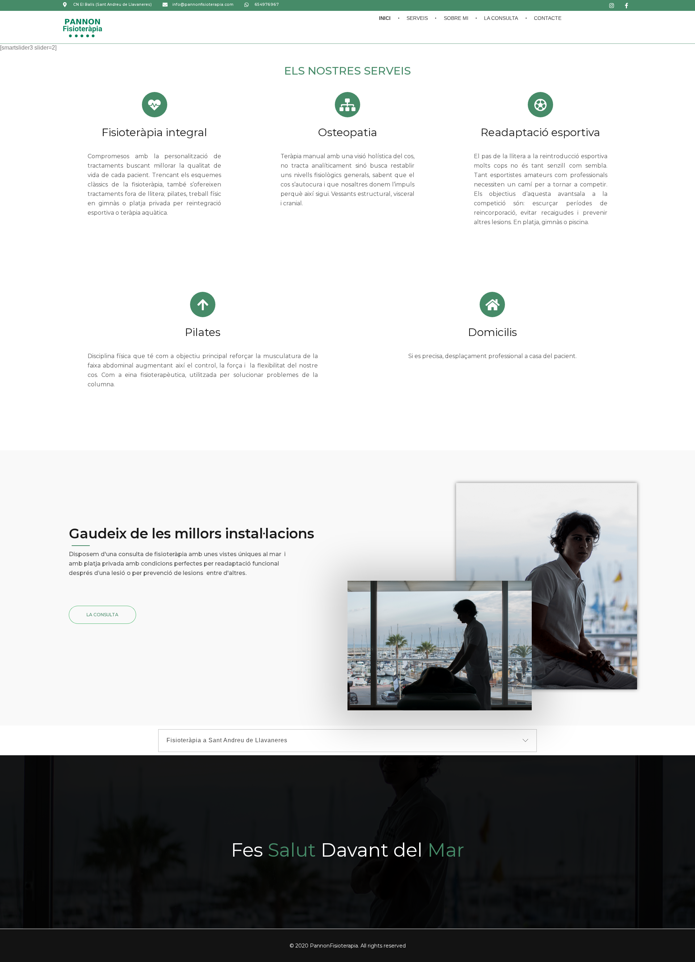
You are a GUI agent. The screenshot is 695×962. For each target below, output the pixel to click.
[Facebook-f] (626, 5)
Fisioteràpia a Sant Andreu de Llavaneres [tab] (227, 740)
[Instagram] (611, 5)
